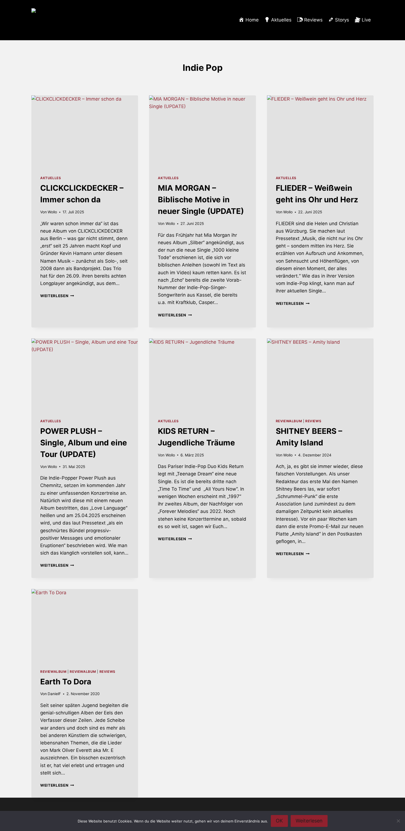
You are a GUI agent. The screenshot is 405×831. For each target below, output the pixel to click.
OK (279, 821)
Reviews (313, 421)
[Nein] (398, 821)
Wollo (52, 212)
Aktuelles (50, 178)
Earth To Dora (65, 681)
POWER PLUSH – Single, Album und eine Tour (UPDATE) (83, 442)
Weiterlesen (57, 296)
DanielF (54, 694)
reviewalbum (289, 421)
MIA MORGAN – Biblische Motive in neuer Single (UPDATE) (201, 199)
